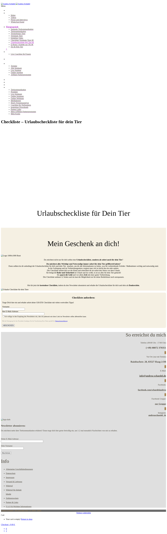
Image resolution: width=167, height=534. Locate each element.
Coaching (10, 51)
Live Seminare (16, 94)
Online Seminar (17, 72)
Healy (8, 84)
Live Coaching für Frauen (21, 54)
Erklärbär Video (17, 38)
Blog (8, 59)
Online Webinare (17, 98)
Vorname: (6, 307)
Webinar (10, 82)
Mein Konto (15, 114)
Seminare (10, 63)
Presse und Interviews (19, 20)
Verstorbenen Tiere (18, 34)
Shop (8, 87)
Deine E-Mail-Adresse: (10, 439)
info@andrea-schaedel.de (152, 375)
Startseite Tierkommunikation (22, 29)
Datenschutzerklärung (61, 321)
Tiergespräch (12, 27)
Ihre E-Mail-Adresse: (10, 311)
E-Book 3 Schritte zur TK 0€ (22, 45)
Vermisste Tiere (17, 36)
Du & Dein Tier (17, 47)
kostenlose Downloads (19, 107)
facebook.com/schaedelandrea (152, 390)
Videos (13, 17)
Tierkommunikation (18, 31)
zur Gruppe (160, 404)
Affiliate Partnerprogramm (21, 75)
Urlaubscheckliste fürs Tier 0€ (22, 42)
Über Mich (11, 13)
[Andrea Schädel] (15, 4)
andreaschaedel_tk (157, 415)
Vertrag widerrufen (83, 513)
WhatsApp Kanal (17, 22)
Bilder (13, 15)
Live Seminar (16, 70)
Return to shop (26, 519)
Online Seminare (17, 96)
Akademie (10, 79)
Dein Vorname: (7, 446)
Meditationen (16, 101)
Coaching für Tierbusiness (21, 105)
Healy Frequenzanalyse (20, 103)
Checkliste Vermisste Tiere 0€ (22, 40)
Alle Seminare (16, 68)
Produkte (14, 92)
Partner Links (16, 109)
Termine (14, 66)
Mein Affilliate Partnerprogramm (23, 112)
